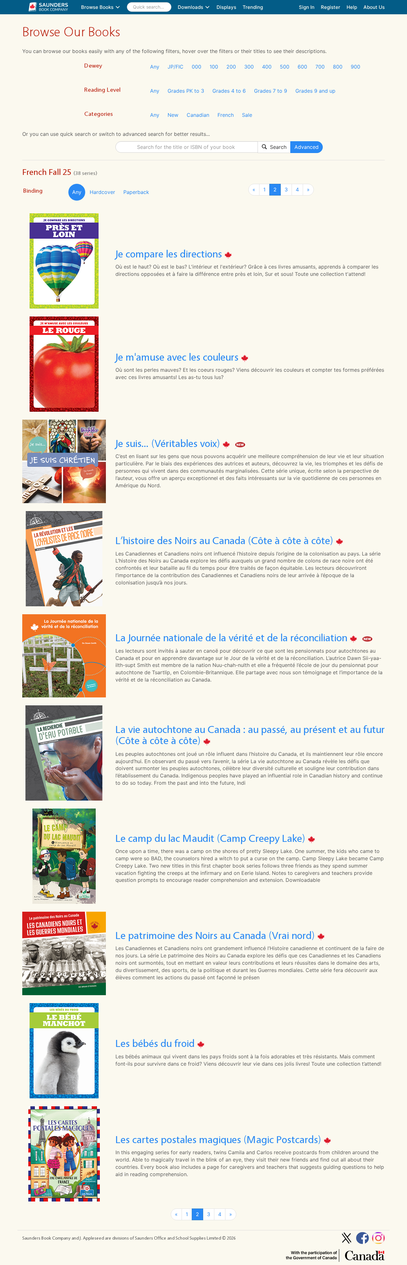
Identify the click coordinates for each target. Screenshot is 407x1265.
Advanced (306, 147)
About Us (374, 7)
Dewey (93, 65)
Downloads (191, 7)
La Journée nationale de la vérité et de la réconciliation (232, 638)
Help (352, 7)
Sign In (306, 7)
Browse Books (98, 7)
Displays (226, 7)
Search (276, 147)
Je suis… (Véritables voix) (169, 443)
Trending (253, 7)
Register (330, 7)
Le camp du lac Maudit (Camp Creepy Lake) (211, 838)
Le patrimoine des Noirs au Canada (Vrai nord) (216, 935)
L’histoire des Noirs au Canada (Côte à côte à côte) (225, 540)
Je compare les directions (169, 254)
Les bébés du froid (156, 1043)
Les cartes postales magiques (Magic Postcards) (219, 1139)
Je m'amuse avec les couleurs (178, 357)
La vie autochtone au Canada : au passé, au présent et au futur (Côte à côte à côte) (250, 735)
